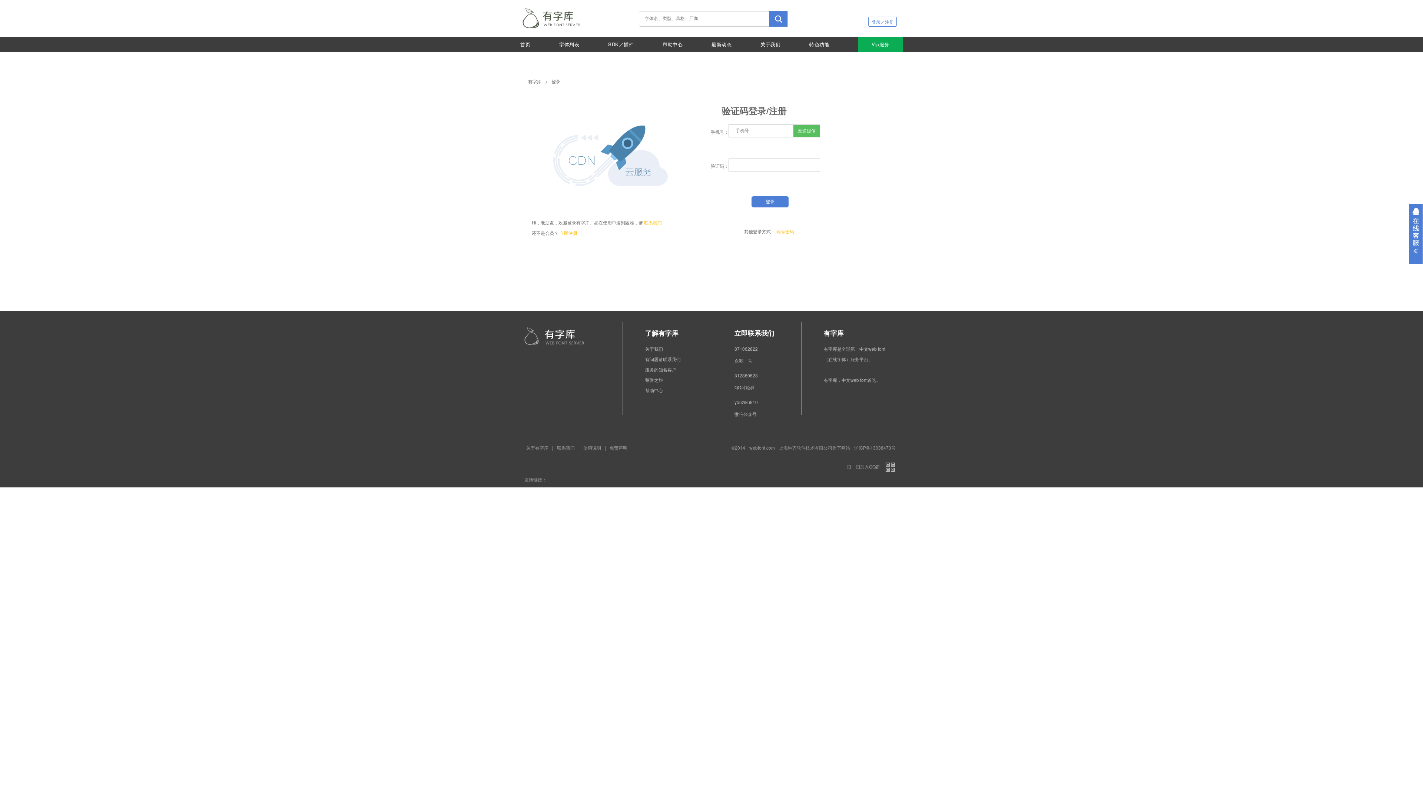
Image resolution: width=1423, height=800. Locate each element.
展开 (1416, 234)
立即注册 (568, 233)
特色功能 (819, 44)
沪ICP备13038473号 (875, 447)
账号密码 (785, 231)
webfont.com (762, 447)
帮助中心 (673, 44)
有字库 (534, 81)
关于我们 (770, 44)
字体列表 (569, 44)
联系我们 (653, 222)
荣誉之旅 (654, 380)
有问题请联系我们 (663, 359)
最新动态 (722, 44)
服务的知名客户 (660, 369)
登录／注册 (883, 22)
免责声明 (618, 447)
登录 (555, 81)
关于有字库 (537, 447)
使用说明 (592, 447)
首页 (525, 44)
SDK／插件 (621, 44)
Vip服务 (880, 44)
